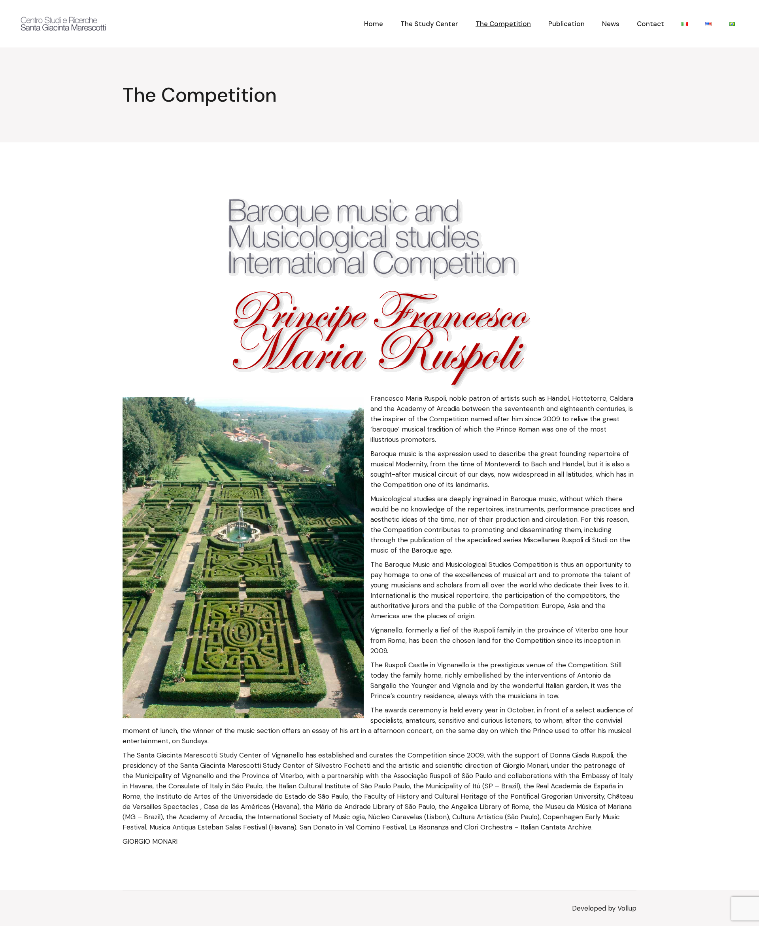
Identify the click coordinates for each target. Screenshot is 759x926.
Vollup (626, 908)
